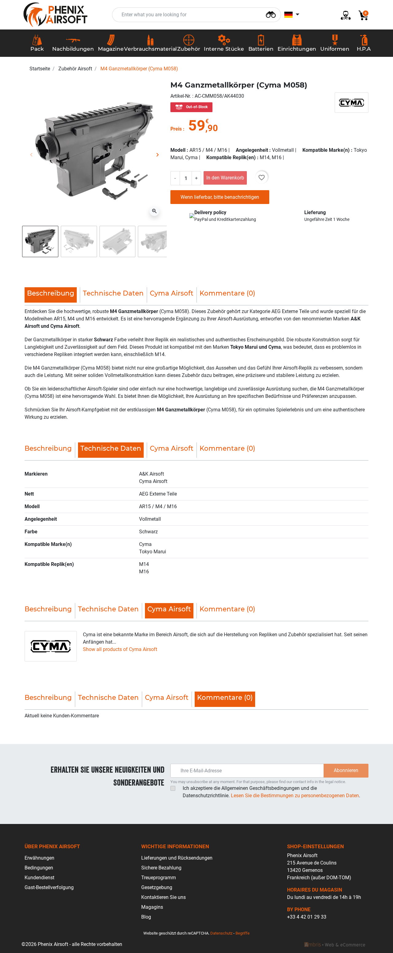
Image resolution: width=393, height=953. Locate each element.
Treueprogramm (158, 877)
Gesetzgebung (156, 887)
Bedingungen (39, 868)
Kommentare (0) (227, 293)
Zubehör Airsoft (75, 69)
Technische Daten (113, 293)
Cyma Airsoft (171, 293)
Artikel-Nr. (181, 96)
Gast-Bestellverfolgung (49, 887)
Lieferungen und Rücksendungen (176, 858)
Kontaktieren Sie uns (163, 897)
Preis (176, 129)
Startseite (39, 69)
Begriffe (242, 933)
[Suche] (271, 14)
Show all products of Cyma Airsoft (120, 649)
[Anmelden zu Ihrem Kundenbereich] (343, 15)
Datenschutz (221, 933)
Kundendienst (39, 877)
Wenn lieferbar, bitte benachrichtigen (220, 197)
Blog (146, 917)
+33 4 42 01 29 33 (306, 917)
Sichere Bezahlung (161, 868)
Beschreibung (48, 448)
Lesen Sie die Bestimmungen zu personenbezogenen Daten (295, 795)
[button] (361, 15)
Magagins (152, 907)
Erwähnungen (39, 858)
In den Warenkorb (225, 178)
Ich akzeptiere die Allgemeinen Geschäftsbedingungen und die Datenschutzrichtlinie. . (271, 791)
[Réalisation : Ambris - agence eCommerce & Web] (334, 944)
